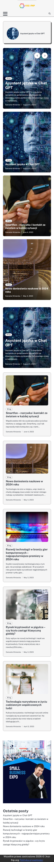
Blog (9, 78)
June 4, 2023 (28, 232)
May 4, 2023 (28, 296)
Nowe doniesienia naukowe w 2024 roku (24, 826)
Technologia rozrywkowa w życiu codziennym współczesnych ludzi (26, 705)
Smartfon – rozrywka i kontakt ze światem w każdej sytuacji (25, 226)
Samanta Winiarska (12, 105)
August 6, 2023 (29, 168)
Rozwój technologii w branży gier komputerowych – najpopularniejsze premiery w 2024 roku (27, 554)
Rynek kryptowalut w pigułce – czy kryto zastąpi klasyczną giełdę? (25, 630)
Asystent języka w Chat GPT (32, 33)
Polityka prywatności (31, 860)
